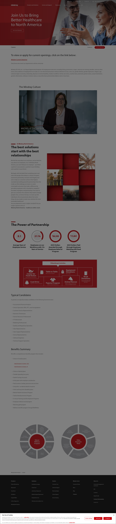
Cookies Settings (88, 518)
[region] (58, 518)
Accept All (108, 518)
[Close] (113, 515)
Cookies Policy (72, 522)
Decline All (98, 518)
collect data (26, 517)
